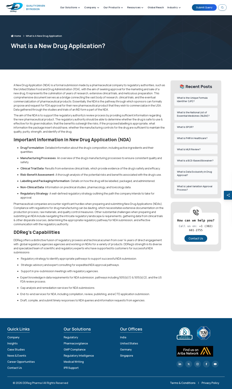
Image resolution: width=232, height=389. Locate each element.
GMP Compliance (75, 349)
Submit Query (204, 7)
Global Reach (156, 7)
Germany (126, 349)
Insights (12, 343)
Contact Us (196, 238)
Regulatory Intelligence (79, 355)
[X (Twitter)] (188, 364)
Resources (133, 7)
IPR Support (71, 368)
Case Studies (16, 349)
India (123, 337)
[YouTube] (215, 364)
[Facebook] (206, 364)
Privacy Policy (210, 383)
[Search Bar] (222, 7)
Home (17, 35)
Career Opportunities (21, 362)
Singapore (126, 355)
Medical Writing (74, 362)
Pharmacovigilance (76, 343)
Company (13, 337)
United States (129, 343)
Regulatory (71, 337)
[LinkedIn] (179, 364)
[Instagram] (197, 364)
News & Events (16, 355)
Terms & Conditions (182, 383)
